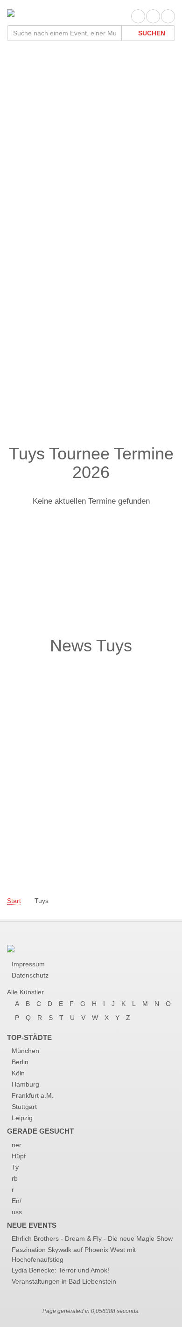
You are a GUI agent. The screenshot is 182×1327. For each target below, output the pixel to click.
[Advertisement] (91, 344)
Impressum (28, 964)
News (29, 204)
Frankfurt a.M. (33, 1095)
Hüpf (19, 1156)
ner (16, 1145)
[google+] (168, 16)
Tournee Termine (57, 166)
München (25, 1050)
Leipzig (22, 1118)
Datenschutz (30, 975)
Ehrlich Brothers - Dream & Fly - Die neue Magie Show (92, 1238)
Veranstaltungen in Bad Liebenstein (64, 1281)
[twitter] (153, 16)
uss (17, 1212)
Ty (15, 1167)
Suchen (150, 33)
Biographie (42, 185)
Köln (18, 1073)
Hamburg (25, 1084)
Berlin (20, 1062)
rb (15, 1178)
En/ (16, 1200)
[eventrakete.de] (10, 12)
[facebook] (138, 16)
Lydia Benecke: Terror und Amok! (60, 1270)
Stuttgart (24, 1106)
